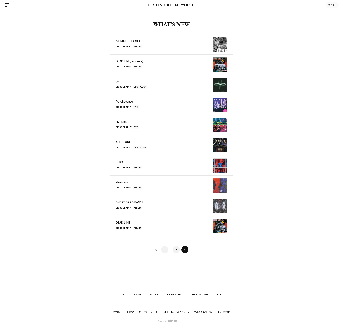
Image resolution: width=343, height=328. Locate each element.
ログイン (332, 5)
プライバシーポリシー (149, 312)
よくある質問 (224, 312)
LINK (220, 294)
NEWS (137, 294)
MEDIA (154, 294)
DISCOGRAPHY (199, 294)
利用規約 (130, 312)
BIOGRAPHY (174, 294)
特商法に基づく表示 (203, 312)
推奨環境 (117, 312)
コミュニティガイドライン (177, 312)
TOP (122, 294)
